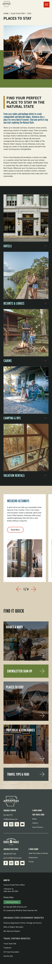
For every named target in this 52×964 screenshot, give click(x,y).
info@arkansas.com (11, 819)
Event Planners (37, 827)
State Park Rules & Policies (38, 853)
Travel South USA (10, 944)
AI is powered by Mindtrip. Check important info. (20, 910)
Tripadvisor (8, 948)
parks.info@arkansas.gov (13, 858)
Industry (35, 823)
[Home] (7, 4)
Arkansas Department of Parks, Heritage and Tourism (23, 923)
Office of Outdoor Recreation (13, 927)
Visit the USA (8, 956)
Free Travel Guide (38, 814)
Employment (33, 857)
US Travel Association (11, 952)
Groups (31, 861)
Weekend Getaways (18, 501)
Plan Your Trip (18, 14)
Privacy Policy (9, 897)
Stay (29, 14)
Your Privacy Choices (12, 902)
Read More (17, 530)
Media (34, 819)
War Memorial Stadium (12, 931)
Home (6, 14)
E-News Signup (37, 810)
